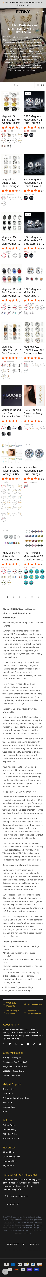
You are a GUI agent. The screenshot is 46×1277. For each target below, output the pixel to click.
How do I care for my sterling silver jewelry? (23, 979)
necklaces (8, 1222)
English (33, 1244)
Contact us (8, 1093)
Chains (21, 1071)
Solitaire (12, 1066)
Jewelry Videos (10, 1161)
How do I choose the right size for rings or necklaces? (22, 967)
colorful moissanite (10, 1228)
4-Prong (15, 1058)
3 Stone (24, 1066)
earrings (26, 1220)
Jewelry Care (9, 1107)
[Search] (38, 12)
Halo (20, 1058)
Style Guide (8, 1165)
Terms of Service (11, 1138)
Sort (16, 85)
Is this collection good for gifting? (18, 976)
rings (12, 1220)
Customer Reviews (11, 1156)
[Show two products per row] (42, 84)
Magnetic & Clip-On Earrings (18, 990)
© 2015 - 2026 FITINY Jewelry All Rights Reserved (23, 1250)
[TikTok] (34, 1043)
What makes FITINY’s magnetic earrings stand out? (20, 948)
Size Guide (8, 1102)
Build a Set (16, 1075)
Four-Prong (18, 1062)
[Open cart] (43, 12)
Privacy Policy (9, 1129)
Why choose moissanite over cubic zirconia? (18, 954)
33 (32, 597)
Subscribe (13, 1204)
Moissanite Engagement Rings (19, 987)
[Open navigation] (3, 12)
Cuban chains (20, 1225)
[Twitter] (10, 1043)
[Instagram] (16, 1043)
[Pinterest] (22, 1043)
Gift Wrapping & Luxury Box (16, 1098)
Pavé (25, 1062)
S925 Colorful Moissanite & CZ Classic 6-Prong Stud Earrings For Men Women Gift (34, 560)
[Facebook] (4, 1043)
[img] (9, 128)
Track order (8, 1089)
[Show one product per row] (38, 84)
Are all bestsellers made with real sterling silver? (21, 961)
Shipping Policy (10, 1134)
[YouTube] (28, 1043)
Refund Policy (9, 1125)
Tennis (15, 1071)
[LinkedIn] (40, 1043)
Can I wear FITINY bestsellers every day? (21, 972)
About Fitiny (8, 1152)
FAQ (5, 1111)
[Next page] (38, 597)
